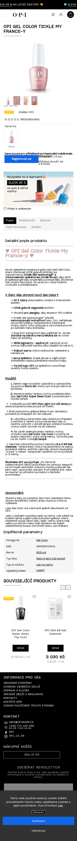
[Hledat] (53, 15)
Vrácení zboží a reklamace (23, 694)
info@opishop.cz (21, 722)
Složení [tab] (36, 227)
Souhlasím (38, 821)
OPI (11, 732)
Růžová (41, 552)
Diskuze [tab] (45, 220)
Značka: (26, 112)
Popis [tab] (10, 220)
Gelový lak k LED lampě (50, 558)
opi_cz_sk (17, 736)
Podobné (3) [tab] (27, 220)
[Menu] (5, 14)
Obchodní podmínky (18, 683)
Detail (20, 648)
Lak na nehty (44, 565)
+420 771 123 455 (21, 727)
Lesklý (40, 570)
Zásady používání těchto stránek (29, 706)
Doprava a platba (16, 691)
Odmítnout (38, 830)
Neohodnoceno (30, 119)
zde (60, 806)
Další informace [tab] (16, 227)
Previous (63, 587)
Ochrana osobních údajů (22, 687)
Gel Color (42, 540)
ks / (31, 754)
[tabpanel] (21, 627)
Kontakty (10, 698)
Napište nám (13, 702)
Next (68, 587)
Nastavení (38, 812)
